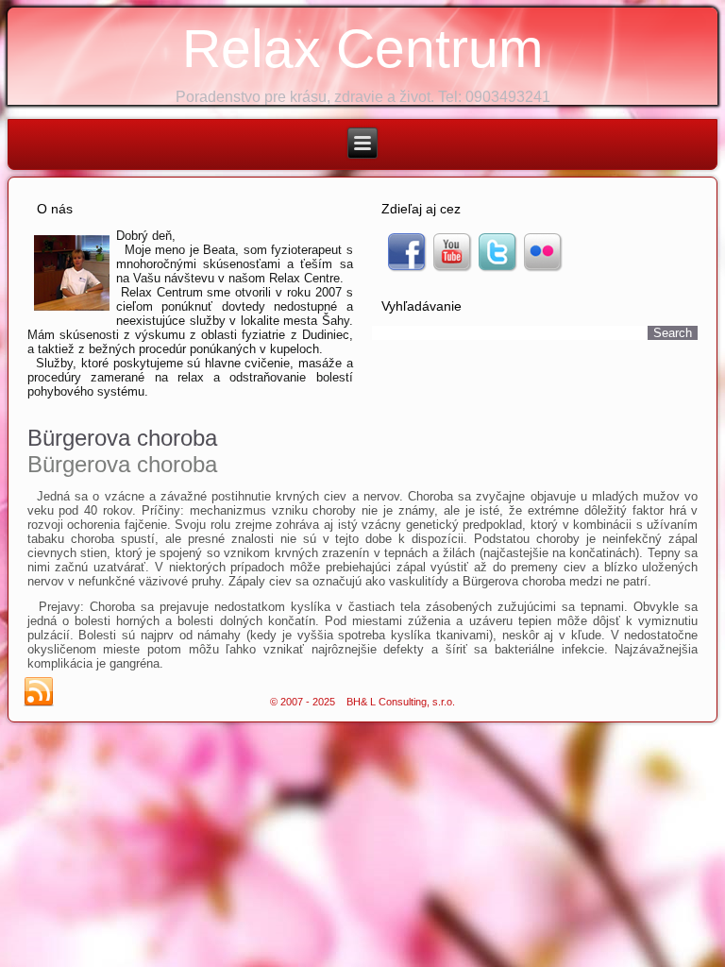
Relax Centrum (362, 48)
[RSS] (39, 692)
